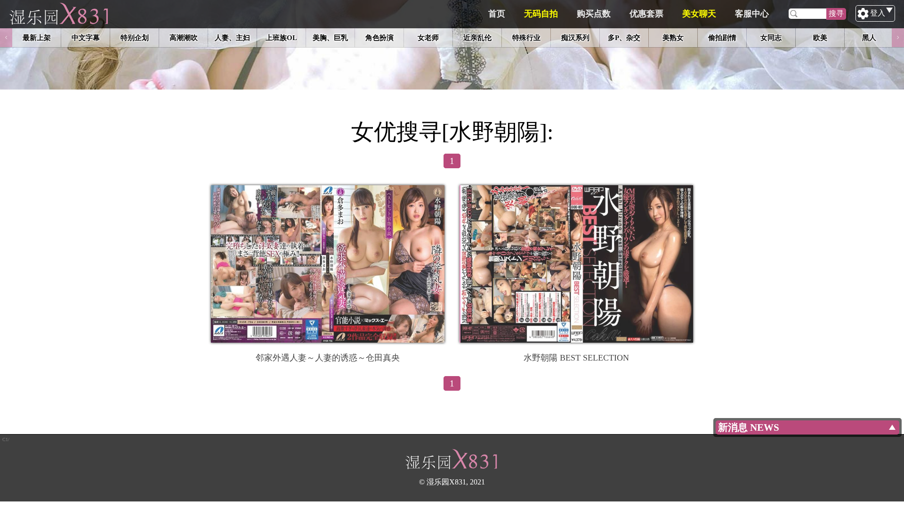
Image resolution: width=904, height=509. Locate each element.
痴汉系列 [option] (575, 37)
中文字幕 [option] (86, 37)
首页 (496, 13)
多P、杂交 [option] (624, 37)
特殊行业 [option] (526, 37)
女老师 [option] (428, 37)
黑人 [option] (869, 37)
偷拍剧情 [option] (722, 37)
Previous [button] (6, 37)
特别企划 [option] (135, 37)
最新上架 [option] (37, 37)
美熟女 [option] (673, 37)
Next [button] (898, 37)
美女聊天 (699, 13)
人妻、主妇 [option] (232, 37)
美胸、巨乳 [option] (330, 37)
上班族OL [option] (281, 37)
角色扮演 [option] (379, 37)
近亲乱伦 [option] (477, 37)
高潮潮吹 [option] (184, 37)
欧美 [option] (820, 37)
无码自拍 (541, 13)
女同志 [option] (771, 37)
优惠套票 (646, 13)
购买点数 (594, 13)
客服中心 (752, 13)
